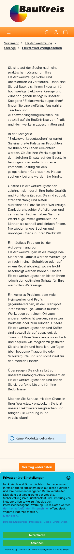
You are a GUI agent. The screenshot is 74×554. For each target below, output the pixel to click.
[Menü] (8, 32)
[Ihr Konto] (56, 32)
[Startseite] (37, 13)
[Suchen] (46, 32)
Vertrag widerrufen (37, 467)
